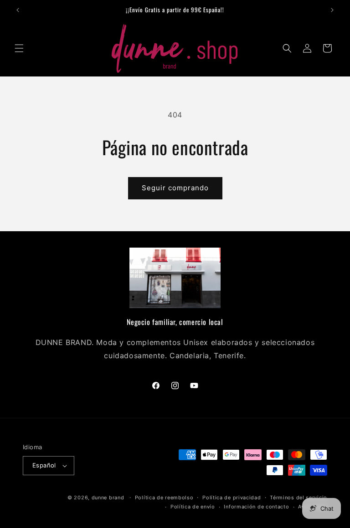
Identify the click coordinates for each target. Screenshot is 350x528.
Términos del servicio (298, 497)
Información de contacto (256, 506)
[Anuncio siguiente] (332, 10)
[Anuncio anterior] (18, 10)
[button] (19, 48)
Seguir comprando (175, 187)
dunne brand (108, 497)
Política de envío (192, 506)
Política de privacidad (231, 497)
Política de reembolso (164, 497)
